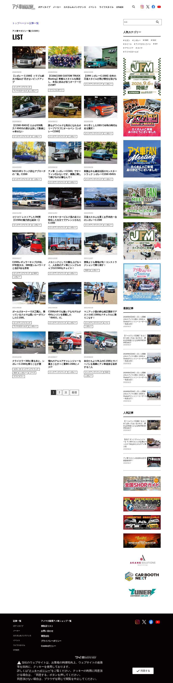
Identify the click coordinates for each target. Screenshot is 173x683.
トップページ (19, 23)
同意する (143, 671)
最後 (74, 392)
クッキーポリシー (39, 670)
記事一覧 (34, 23)
